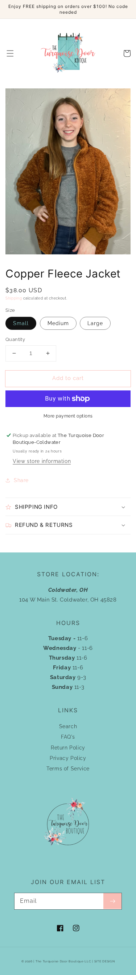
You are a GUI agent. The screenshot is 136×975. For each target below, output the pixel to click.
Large (95, 323)
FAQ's (68, 737)
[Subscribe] (112, 901)
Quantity (15, 339)
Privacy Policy (68, 758)
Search (68, 726)
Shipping (13, 298)
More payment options (68, 416)
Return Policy (68, 748)
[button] (10, 53)
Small (21, 323)
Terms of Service (68, 768)
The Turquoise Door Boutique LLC (63, 961)
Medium (58, 323)
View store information (42, 461)
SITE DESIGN (104, 961)
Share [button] (21, 480)
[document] (68, 173)
